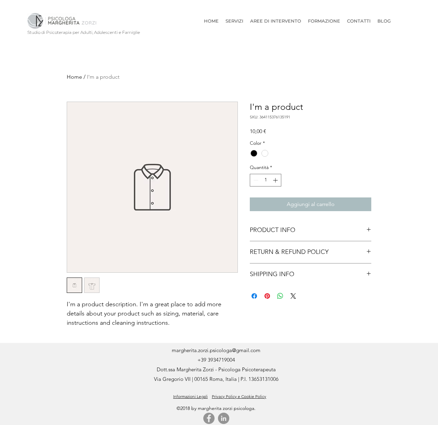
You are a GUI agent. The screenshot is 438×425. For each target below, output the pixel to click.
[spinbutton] (265, 180)
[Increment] (276, 180)
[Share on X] (293, 296)
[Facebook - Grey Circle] (209, 418)
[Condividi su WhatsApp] (280, 296)
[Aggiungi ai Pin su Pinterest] (267, 296)
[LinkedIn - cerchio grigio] (223, 418)
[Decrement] (255, 180)
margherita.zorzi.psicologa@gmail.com (216, 350)
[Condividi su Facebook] (254, 296)
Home (74, 77)
